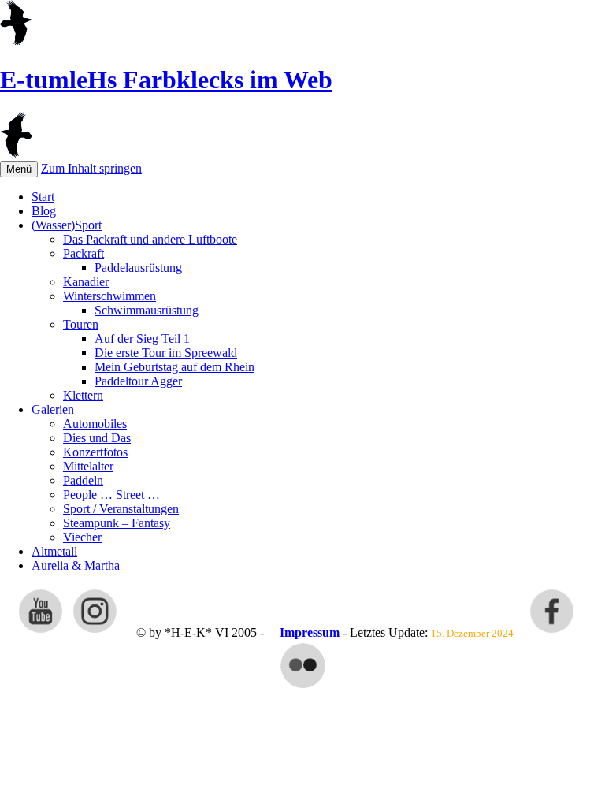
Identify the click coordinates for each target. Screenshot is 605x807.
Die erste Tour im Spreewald (166, 352)
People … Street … (111, 494)
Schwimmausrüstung (147, 310)
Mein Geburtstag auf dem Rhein (174, 367)
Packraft (83, 253)
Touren (80, 324)
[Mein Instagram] (95, 632)
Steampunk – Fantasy (116, 523)
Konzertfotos (95, 452)
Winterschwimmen (109, 296)
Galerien (53, 409)
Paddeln (83, 480)
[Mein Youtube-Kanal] (40, 632)
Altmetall (54, 551)
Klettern (83, 395)
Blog (44, 211)
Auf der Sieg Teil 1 (142, 338)
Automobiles (95, 423)
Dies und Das (97, 437)
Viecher (82, 537)
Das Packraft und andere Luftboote (150, 239)
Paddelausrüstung (138, 267)
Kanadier (86, 281)
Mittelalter (88, 466)
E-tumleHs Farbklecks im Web (166, 79)
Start (43, 196)
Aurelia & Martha (76, 565)
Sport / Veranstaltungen (121, 508)
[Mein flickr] (302, 687)
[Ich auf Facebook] (551, 632)
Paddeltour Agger (138, 381)
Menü (19, 169)
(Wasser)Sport (67, 225)
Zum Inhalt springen (91, 168)
